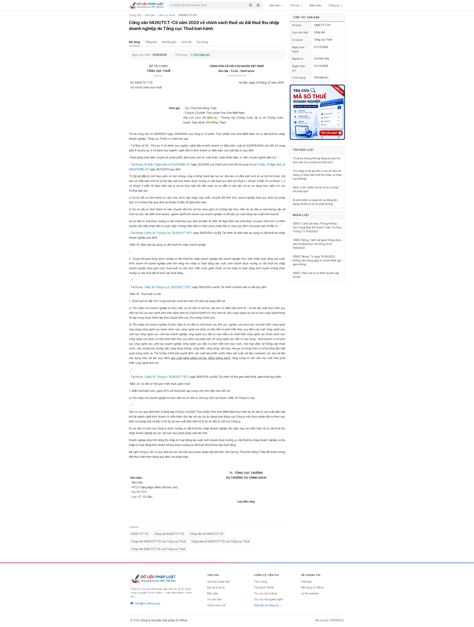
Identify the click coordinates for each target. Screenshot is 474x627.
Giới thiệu (306, 581)
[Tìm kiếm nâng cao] (258, 5)
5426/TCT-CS (139, 533)
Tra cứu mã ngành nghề (268, 599)
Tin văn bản (214, 599)
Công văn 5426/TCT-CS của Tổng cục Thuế (158, 541)
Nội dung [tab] (134, 42)
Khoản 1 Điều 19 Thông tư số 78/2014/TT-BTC (163, 287)
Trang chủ (135, 15)
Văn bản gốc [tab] (169, 42)
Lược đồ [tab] (186, 42)
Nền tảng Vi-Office (312, 587)
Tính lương (260, 581)
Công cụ (334, 5)
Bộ (219, 232)
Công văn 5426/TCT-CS (169, 533)
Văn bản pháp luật (218, 581)
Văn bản (275, 5)
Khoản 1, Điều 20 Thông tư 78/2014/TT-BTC (162, 376)
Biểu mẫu (315, 5)
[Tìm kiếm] (251, 5)
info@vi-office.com (147, 603)
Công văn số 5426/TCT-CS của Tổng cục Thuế (220, 541)
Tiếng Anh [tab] (151, 42)
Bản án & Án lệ (216, 587)
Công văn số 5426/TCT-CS (206, 533)
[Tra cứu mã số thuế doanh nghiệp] (317, 112)
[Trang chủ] (146, 5)
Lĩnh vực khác (166, 15)
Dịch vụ (212, 117)
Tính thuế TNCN (263, 587)
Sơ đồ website (309, 593)
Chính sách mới (216, 605)
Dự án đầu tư (141, 176)
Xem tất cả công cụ (266, 605)
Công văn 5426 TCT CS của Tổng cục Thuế (158, 549)
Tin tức (295, 5)
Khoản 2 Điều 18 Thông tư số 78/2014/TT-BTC (164, 232)
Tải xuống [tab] (202, 42)
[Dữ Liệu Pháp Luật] (153, 578)
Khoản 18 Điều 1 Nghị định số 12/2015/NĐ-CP (163, 164)
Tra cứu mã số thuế (265, 593)
